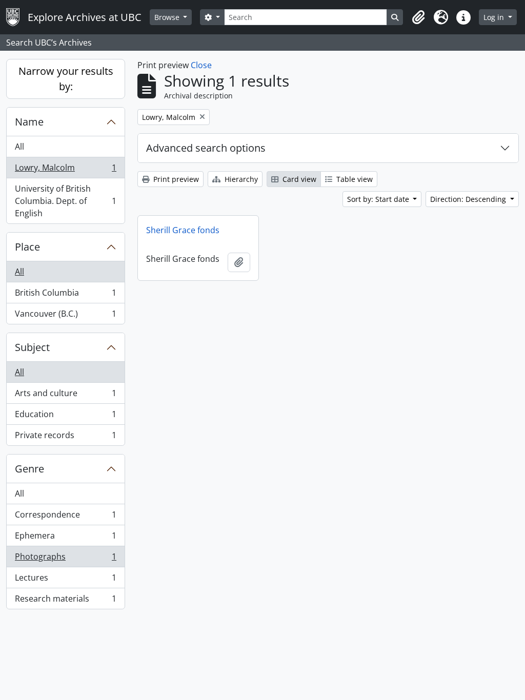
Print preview (175, 179)
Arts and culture (65, 395)
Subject (32, 347)
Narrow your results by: (65, 78)
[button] (418, 17)
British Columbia (65, 295)
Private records (65, 437)
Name (29, 122)
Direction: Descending (469, 199)
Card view (298, 179)
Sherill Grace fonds (182, 230)
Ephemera (65, 538)
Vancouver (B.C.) (65, 316)
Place (27, 247)
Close (201, 65)
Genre (29, 469)
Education (65, 416)
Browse (167, 17)
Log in (494, 17)
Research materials (65, 601)
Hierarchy (240, 179)
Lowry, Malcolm (65, 170)
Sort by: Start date (379, 199)
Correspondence (65, 517)
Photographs (65, 559)
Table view (353, 179)
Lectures (65, 580)
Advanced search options (206, 148)
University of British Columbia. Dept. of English (65, 201)
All (19, 146)
